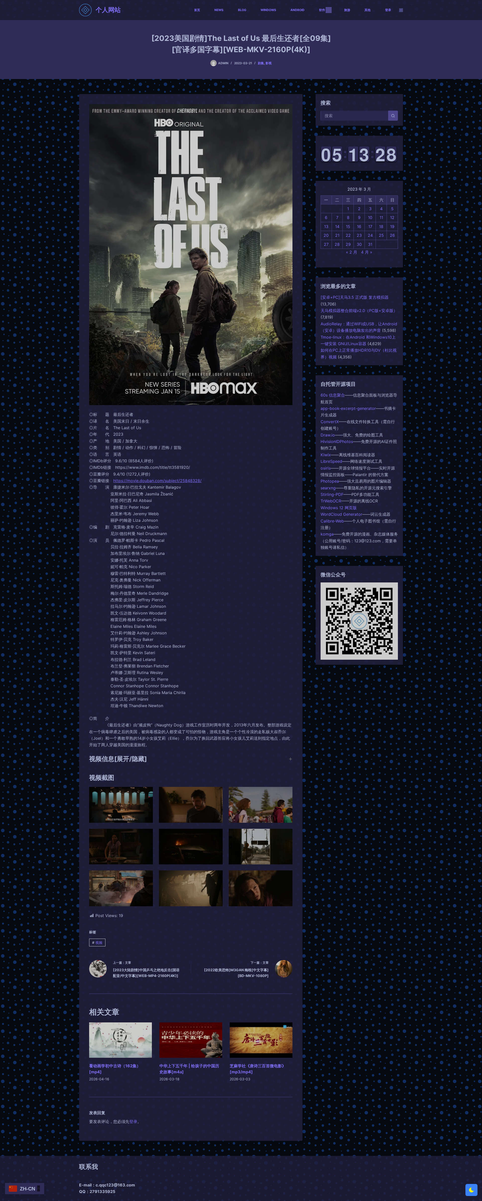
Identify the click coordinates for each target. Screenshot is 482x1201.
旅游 (347, 10)
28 (337, 244)
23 (359, 235)
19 (392, 226)
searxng (328, 487)
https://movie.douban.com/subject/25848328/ (157, 480)
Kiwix (326, 454)
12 (392, 217)
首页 (197, 10)
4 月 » (366, 252)
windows (268, 10)
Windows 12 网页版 (339, 507)
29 (348, 244)
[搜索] (401, 10)
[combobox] (354, 116)
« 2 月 (351, 252)
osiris (326, 468)
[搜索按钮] (393, 115)
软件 (322, 10)
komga (327, 534)
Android (297, 10)
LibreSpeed (331, 461)
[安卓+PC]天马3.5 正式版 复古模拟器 (355, 297)
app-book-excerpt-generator (348, 408)
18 (381, 226)
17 (370, 226)
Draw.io (328, 434)
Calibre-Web (332, 520)
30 (359, 244)
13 (326, 226)
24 (370, 235)
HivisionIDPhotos (337, 441)
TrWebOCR (331, 500)
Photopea (330, 481)
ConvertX (330, 421)
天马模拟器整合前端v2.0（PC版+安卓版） (359, 310)
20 (326, 235)
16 (359, 226)
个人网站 (108, 10)
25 (381, 235)
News (218, 10)
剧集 (261, 63)
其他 (368, 10)
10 (370, 217)
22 (348, 235)
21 (337, 235)
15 (348, 226)
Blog (242, 10)
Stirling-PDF (332, 494)
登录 (388, 10)
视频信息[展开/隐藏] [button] (118, 759)
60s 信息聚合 (333, 395)
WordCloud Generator (341, 514)
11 (381, 217)
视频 (97, 942)
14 (337, 226)
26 (392, 235)
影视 (269, 63)
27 (326, 244)
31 (370, 244)
